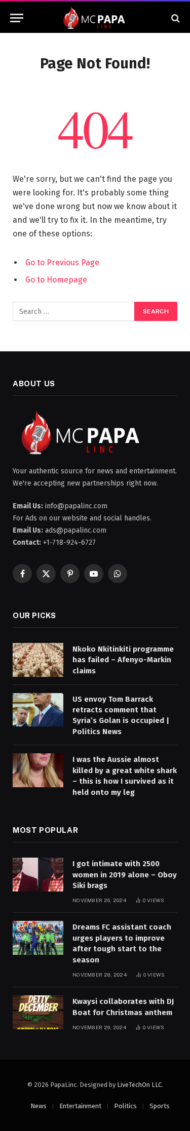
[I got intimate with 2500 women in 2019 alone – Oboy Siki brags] (38, 875)
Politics (125, 1106)
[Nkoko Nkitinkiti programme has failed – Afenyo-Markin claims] (38, 660)
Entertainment (80, 1106)
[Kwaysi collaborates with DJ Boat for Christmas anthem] (38, 1012)
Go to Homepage (56, 280)
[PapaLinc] (95, 18)
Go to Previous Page (62, 262)
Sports (159, 1106)
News (38, 1106)
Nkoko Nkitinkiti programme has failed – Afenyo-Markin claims (123, 659)
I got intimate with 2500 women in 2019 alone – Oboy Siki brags (124, 874)
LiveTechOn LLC (139, 1084)
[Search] (174, 18)
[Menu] (16, 18)
